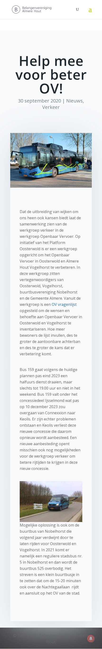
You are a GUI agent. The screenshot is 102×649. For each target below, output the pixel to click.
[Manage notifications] (91, 638)
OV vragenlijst (64, 304)
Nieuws (74, 101)
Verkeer (51, 107)
